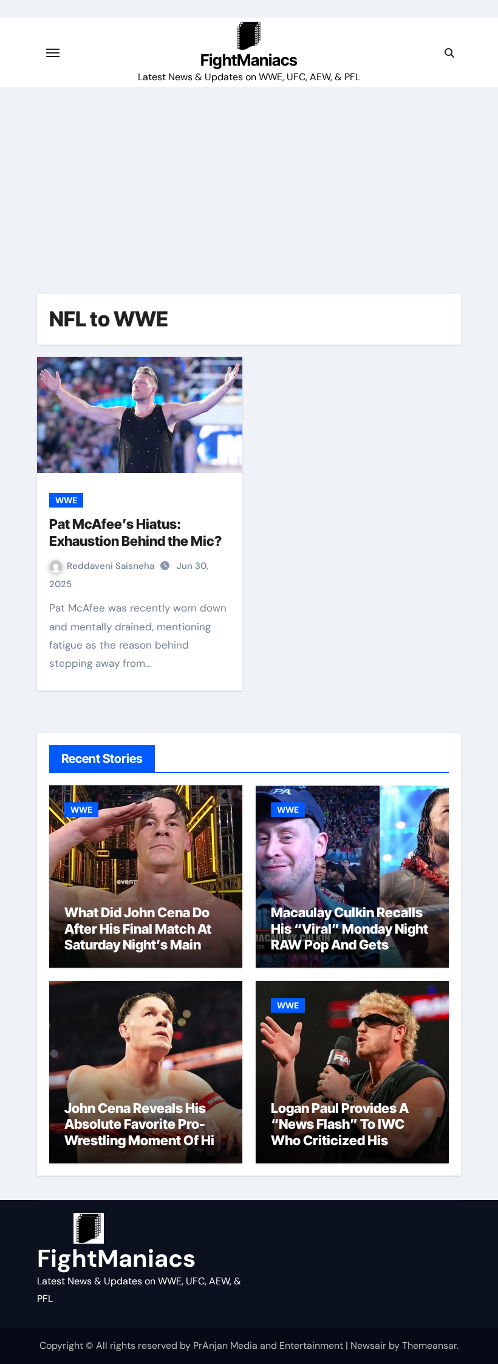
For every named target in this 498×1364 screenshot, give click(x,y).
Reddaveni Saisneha (112, 566)
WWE (66, 500)
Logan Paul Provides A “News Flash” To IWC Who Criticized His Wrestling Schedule (340, 1132)
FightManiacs (249, 59)
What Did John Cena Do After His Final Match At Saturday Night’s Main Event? (137, 936)
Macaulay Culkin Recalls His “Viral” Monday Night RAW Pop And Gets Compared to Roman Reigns (349, 944)
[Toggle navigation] (53, 53)
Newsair (368, 1345)
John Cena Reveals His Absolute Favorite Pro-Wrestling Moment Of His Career (143, 1132)
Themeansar (429, 1345)
